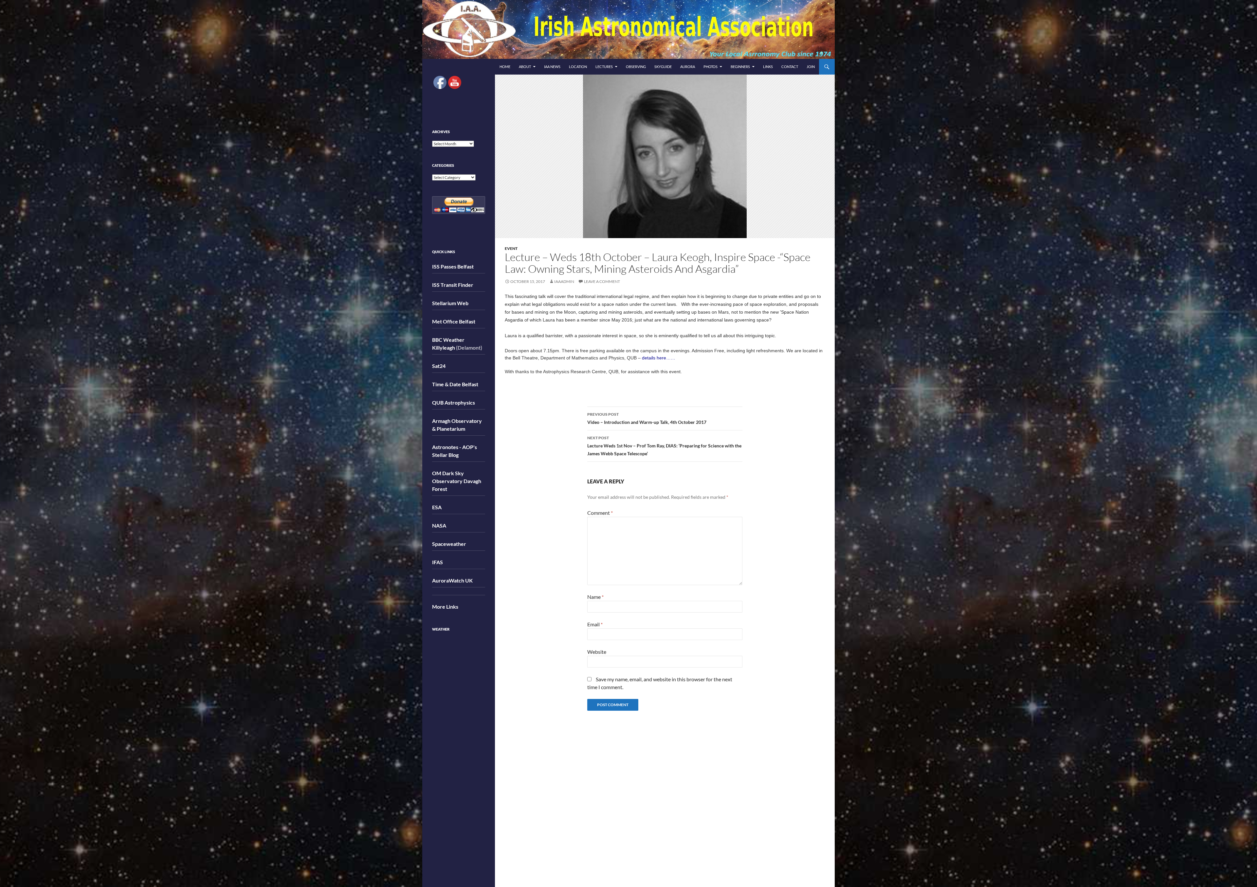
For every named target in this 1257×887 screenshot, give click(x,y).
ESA (437, 507)
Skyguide (663, 66)
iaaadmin (564, 281)
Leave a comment (602, 281)
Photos (710, 66)
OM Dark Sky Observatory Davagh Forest (456, 481)
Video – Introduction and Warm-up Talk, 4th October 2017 (646, 418)
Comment (600, 513)
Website (596, 652)
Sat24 (439, 366)
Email (595, 624)
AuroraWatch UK (452, 580)
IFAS (437, 562)
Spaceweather (449, 544)
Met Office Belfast (453, 321)
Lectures (604, 66)
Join (811, 66)
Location (578, 66)
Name (595, 597)
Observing (636, 66)
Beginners (740, 66)
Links (768, 66)
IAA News (552, 66)
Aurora (687, 66)
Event (511, 248)
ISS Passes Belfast (453, 266)
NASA (439, 525)
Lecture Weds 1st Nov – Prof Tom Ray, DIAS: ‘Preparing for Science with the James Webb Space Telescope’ (664, 445)
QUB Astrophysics (453, 402)
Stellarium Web (450, 303)
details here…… (658, 357)
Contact (789, 66)
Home (505, 66)
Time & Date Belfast (455, 384)
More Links (445, 606)
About (525, 66)
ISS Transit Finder (452, 285)
